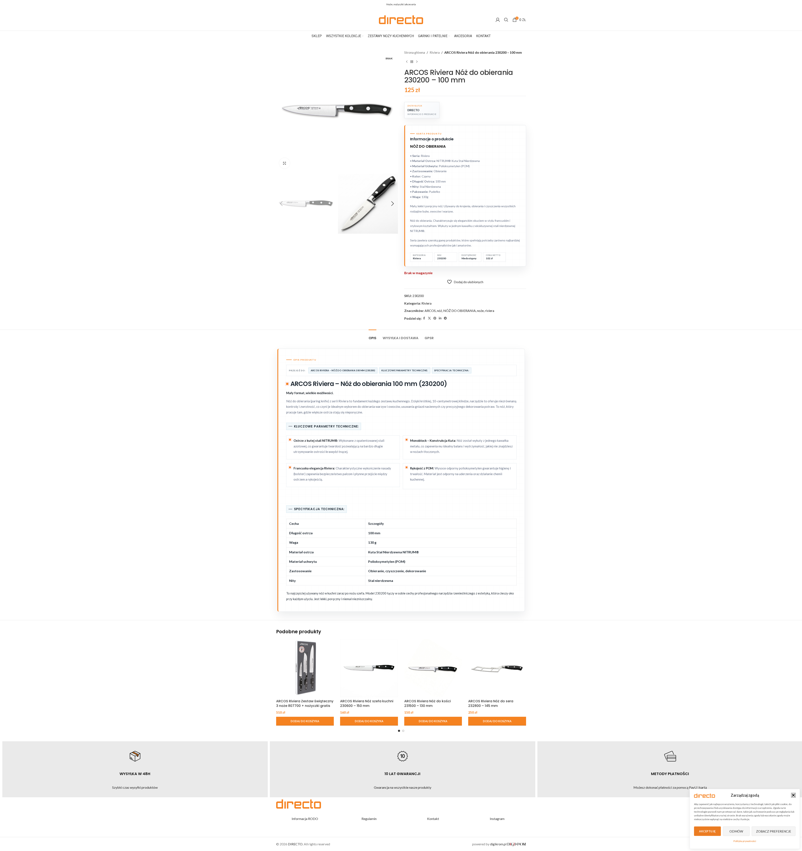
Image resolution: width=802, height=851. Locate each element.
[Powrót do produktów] (411, 61)
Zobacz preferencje (773, 831)
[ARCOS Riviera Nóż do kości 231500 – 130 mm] (433, 668)
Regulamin (369, 819)
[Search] (506, 20)
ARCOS (430, 311)
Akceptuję (707, 831)
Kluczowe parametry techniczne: (404, 370)
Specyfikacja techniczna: (451, 370)
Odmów (736, 831)
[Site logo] (401, 19)
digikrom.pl (498, 844)
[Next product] (416, 61)
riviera (489, 311)
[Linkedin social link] (518, 4)
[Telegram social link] (523, 4)
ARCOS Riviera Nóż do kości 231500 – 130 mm (427, 703)
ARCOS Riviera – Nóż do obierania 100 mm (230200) (343, 370)
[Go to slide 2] (403, 731)
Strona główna (414, 52)
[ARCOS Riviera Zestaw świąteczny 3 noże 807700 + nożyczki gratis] (305, 668)
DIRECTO (295, 844)
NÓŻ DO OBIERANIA (459, 311)
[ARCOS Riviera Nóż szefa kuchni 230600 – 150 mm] (369, 668)
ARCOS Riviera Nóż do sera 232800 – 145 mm (490, 703)
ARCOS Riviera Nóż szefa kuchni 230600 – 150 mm (366, 703)
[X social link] (507, 4)
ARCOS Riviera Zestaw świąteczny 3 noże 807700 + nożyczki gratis (304, 703)
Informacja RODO (305, 819)
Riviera (435, 52)
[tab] (372, 336)
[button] (793, 795)
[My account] (498, 20)
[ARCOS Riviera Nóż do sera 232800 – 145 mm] (497, 668)
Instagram (497, 819)
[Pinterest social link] (513, 4)
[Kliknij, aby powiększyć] (284, 163)
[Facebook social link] (502, 4)
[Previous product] (406, 61)
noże (480, 311)
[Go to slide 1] (399, 731)
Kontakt (433, 819)
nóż (439, 311)
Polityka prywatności (744, 841)
